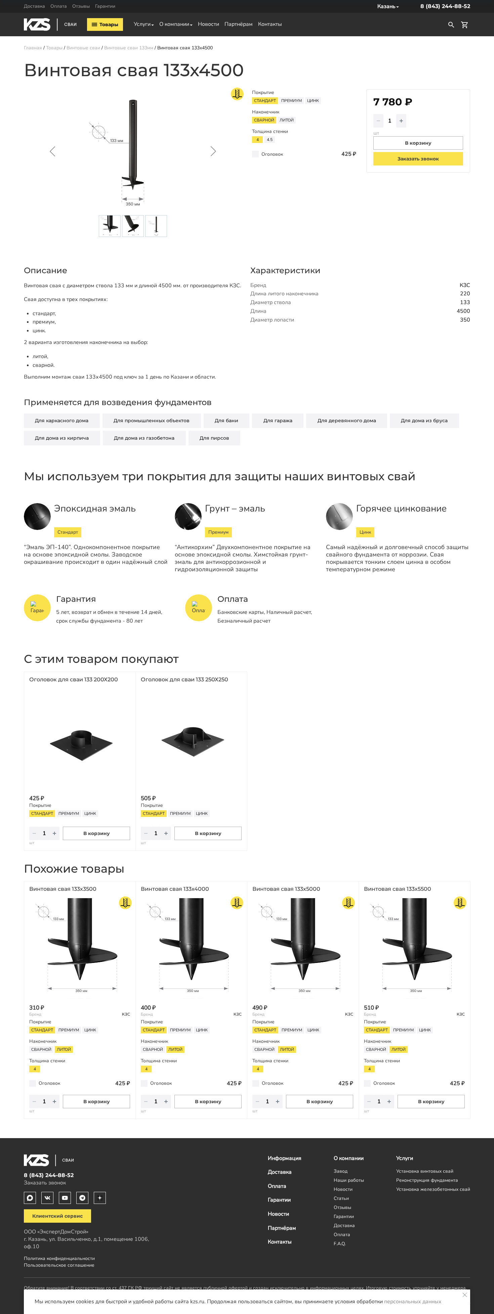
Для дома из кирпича (62, 438)
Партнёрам (238, 24)
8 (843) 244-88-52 (445, 6)
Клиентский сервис (57, 1216)
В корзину (96, 833)
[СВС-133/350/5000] (302, 948)
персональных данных (413, 1301)
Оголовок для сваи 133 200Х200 (73, 679)
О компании (174, 24)
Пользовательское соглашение (59, 1265)
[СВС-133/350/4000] (191, 948)
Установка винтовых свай (424, 1171)
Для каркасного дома (61, 421)
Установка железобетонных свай (433, 1189)
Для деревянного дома (347, 421)
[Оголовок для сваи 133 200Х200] (79, 739)
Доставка (34, 6)
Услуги (142, 24)
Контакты (270, 24)
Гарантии (105, 6)
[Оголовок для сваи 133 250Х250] (191, 739)
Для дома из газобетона (144, 438)
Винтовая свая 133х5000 (286, 889)
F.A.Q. (340, 1243)
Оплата (58, 6)
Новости (208, 24)
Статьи (341, 1198)
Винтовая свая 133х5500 (397, 889)
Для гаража (277, 421)
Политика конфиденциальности (59, 1258)
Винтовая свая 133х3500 (62, 889)
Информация (284, 1158)
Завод (340, 1171)
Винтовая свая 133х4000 (175, 889)
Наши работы (349, 1180)
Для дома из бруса (424, 421)
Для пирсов (214, 438)
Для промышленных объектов (152, 421)
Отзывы (81, 6)
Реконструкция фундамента (427, 1180)
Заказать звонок (418, 159)
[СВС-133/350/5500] (414, 948)
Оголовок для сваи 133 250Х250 (184, 679)
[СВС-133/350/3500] (79, 948)
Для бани (226, 421)
